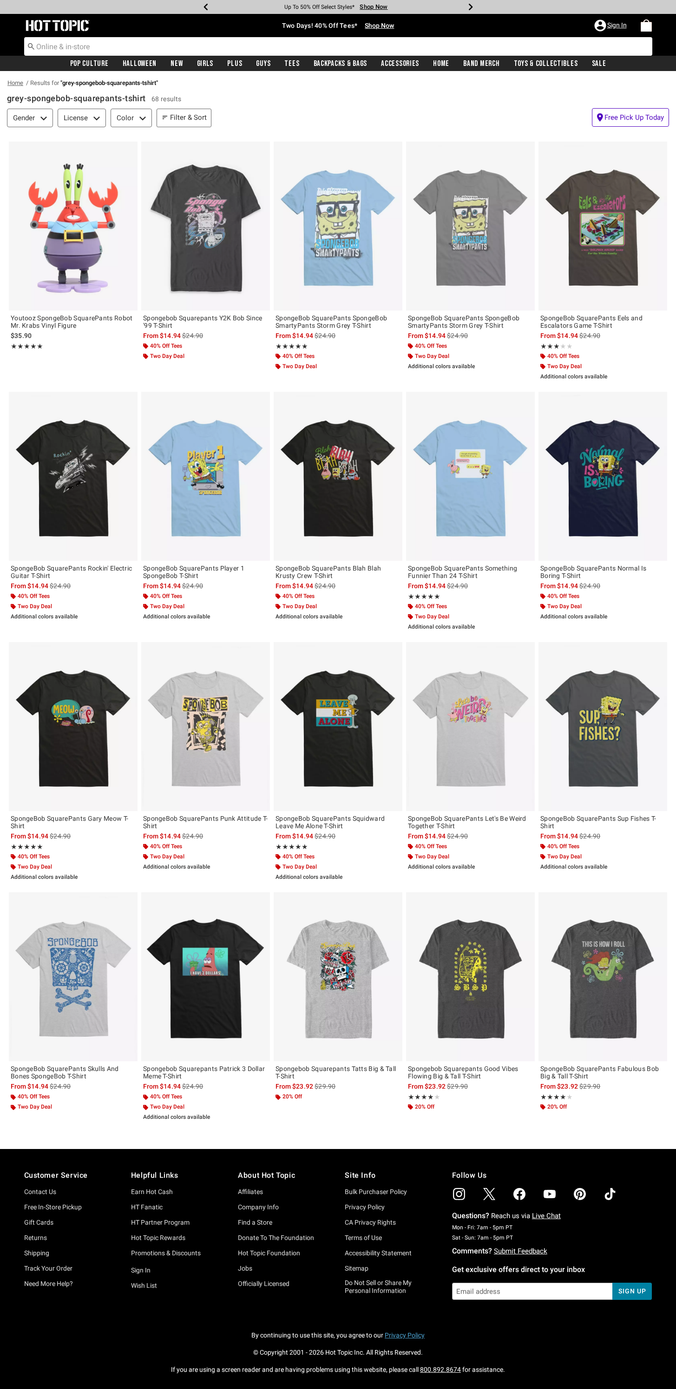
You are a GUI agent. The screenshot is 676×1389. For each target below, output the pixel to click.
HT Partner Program (160, 1222)
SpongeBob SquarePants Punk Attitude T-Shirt (205, 822)
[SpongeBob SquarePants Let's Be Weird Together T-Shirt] (470, 726)
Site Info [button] (360, 1175)
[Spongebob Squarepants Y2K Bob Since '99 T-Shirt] (205, 226)
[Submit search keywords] (31, 46)
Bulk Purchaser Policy (376, 1191)
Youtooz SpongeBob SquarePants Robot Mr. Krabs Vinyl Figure (72, 321)
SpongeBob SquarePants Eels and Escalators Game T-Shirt (591, 321)
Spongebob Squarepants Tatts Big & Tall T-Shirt (336, 1072)
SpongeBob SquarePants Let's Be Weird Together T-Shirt (467, 822)
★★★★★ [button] (27, 346)
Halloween (140, 63)
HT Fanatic (147, 1207)
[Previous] (206, 7)
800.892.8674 (440, 1369)
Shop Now (371, 6)
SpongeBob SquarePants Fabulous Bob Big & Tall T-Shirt (599, 1072)
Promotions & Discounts (166, 1253)
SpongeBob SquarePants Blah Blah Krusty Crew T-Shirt (328, 572)
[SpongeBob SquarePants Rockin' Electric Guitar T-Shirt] (73, 476)
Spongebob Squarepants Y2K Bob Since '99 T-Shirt (203, 321)
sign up (632, 1291)
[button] (611, 25)
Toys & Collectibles (546, 63)
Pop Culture (89, 63)
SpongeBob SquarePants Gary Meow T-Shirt (69, 822)
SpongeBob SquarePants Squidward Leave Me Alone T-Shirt (330, 822)
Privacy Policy (365, 1207)
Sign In (141, 1270)
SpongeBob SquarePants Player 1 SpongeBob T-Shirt (193, 572)
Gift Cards (38, 1222)
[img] (459, 1194)
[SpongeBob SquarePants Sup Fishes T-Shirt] (602, 726)
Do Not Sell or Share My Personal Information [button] (378, 1286)
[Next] (471, 7)
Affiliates (250, 1191)
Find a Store (255, 1222)
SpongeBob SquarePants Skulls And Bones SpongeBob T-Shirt (65, 1072)
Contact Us (40, 1191)
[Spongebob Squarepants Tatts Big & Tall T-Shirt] (338, 976)
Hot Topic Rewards (158, 1237)
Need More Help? (48, 1283)
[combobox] (338, 46)
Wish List (144, 1285)
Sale (599, 63)
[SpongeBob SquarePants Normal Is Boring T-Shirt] (602, 476)
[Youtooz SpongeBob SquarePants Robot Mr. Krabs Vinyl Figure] (73, 226)
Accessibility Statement (378, 1253)
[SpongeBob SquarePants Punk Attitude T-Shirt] (205, 726)
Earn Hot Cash (152, 1191)
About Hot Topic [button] (266, 1175)
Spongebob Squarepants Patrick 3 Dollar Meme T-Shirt (204, 1072)
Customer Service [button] (56, 1175)
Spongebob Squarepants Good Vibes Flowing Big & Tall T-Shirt (463, 1072)
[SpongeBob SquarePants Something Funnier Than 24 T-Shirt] (470, 476)
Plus (234, 63)
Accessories (400, 63)
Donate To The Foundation (276, 1237)
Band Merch (481, 63)
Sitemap (356, 1268)
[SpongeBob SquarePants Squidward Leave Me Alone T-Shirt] (338, 726)
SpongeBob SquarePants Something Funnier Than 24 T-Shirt (462, 572)
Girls (205, 63)
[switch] (630, 117)
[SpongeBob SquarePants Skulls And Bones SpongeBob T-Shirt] (73, 976)
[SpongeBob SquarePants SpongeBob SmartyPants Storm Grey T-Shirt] (338, 226)
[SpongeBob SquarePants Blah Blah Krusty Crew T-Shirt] (338, 476)
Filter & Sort (188, 117)
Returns (35, 1237)
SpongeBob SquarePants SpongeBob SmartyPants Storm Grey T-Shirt (331, 321)
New (177, 63)
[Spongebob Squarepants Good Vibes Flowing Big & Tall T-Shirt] (470, 976)
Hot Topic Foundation (269, 1253)
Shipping (36, 1253)
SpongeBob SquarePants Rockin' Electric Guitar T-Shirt (71, 572)
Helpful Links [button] (154, 1175)
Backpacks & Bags (341, 63)
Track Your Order (48, 1268)
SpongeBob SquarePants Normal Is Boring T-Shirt (593, 572)
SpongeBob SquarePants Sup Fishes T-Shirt (598, 822)
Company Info (258, 1207)
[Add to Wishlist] (128, 150)
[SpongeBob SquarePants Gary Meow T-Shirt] (73, 726)
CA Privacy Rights (370, 1222)
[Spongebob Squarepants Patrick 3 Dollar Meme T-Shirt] (205, 976)
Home (441, 63)
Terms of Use (363, 1237)
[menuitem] (646, 25)
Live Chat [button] (546, 1216)
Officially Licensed (263, 1283)
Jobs (245, 1268)
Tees (291, 63)
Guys (263, 63)
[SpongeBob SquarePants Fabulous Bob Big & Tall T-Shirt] (602, 976)
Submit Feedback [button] (520, 1251)
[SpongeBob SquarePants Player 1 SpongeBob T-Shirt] (205, 476)
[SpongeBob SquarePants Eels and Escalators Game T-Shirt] (602, 226)
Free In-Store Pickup (53, 1207)
